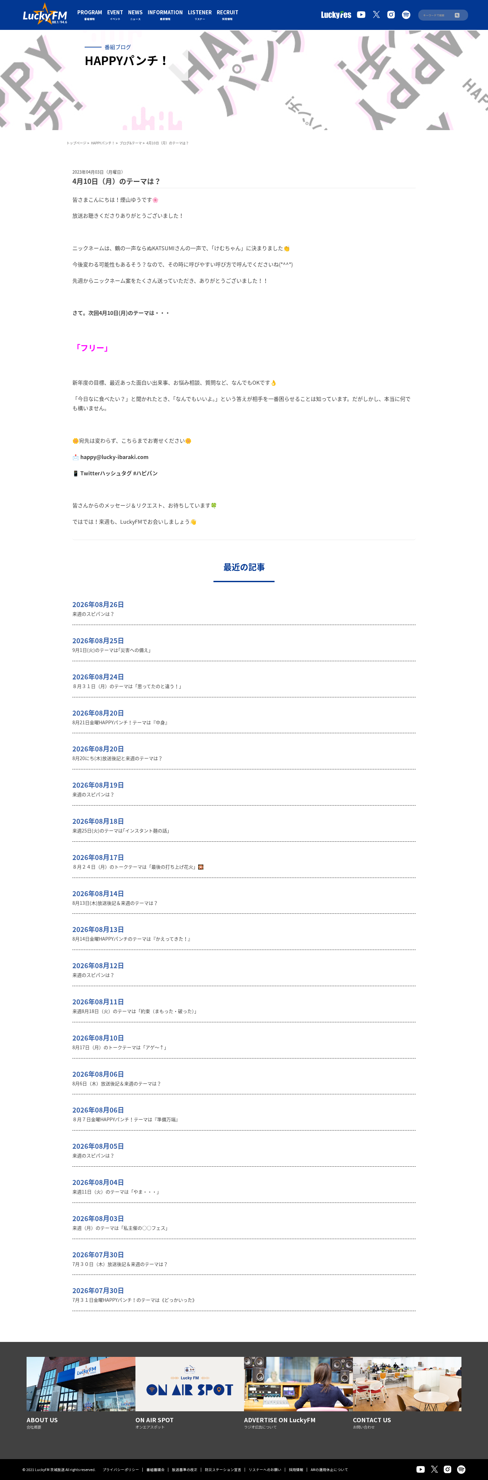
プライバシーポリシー (121, 1469)
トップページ (76, 142)
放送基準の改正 (185, 1469)
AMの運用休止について (329, 1469)
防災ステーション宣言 (223, 1469)
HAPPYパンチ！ (103, 142)
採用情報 (296, 1469)
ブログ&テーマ (131, 142)
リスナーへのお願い (265, 1469)
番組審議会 (155, 1469)
